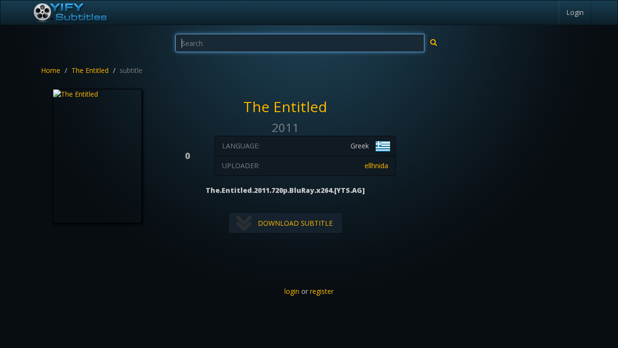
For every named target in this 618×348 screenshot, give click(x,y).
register (322, 291)
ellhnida (376, 165)
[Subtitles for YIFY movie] (70, 12)
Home (50, 70)
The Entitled (90, 70)
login (291, 291)
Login (575, 12)
